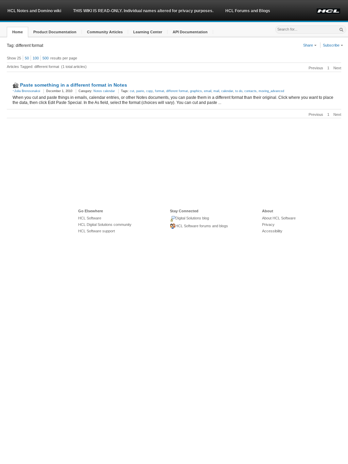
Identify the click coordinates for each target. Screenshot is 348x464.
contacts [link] (250, 91)
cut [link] (132, 91)
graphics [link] (196, 91)
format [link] (159, 91)
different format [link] (177, 91)
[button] (17, 32)
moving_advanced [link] (271, 91)
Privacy (268, 224)
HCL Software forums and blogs (201, 226)
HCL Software (89, 218)
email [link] (207, 91)
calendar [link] (227, 91)
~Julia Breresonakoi (26, 91)
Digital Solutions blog (192, 218)
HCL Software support (96, 231)
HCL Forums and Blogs (247, 10)
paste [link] (140, 91)
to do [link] (238, 91)
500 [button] (45, 58)
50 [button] (27, 58)
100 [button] (36, 58)
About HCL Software (279, 218)
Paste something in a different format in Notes (73, 85)
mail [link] (216, 91)
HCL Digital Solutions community (105, 224)
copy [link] (149, 91)
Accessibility (272, 231)
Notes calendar (104, 91)
